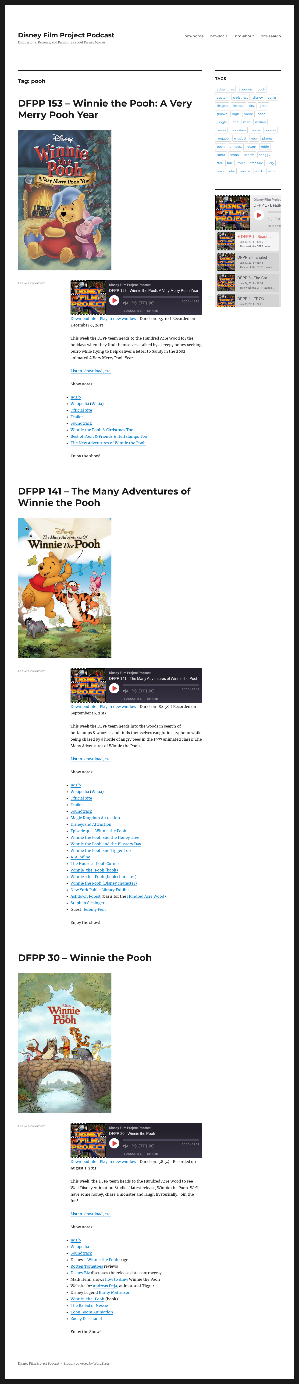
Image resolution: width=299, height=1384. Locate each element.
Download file (83, 318)
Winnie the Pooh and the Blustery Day (106, 844)
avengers (246, 89)
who (231, 171)
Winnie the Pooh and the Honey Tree (105, 837)
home (248, 114)
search (249, 155)
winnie (245, 171)
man (246, 122)
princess (235, 146)
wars (220, 171)
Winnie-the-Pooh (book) (94, 870)
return (251, 146)
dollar (271, 97)
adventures (225, 89)
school (235, 155)
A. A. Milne (80, 857)
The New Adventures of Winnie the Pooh (108, 443)
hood (262, 114)
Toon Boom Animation (92, 1312)
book (261, 89)
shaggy (264, 155)
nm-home (194, 36)
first (252, 106)
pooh (221, 146)
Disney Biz (80, 1272)
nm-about (244, 36)
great (264, 106)
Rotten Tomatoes (87, 1266)
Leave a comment (32, 283)
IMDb (76, 397)
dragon (222, 106)
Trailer (77, 416)
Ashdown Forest (86, 896)
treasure (256, 163)
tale (230, 163)
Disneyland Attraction (91, 824)
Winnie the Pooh (102, 1259)
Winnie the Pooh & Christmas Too (102, 429)
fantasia (238, 106)
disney (258, 97)
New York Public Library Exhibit (100, 889)
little (234, 122)
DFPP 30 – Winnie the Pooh (85, 957)
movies (270, 130)
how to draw (116, 1279)
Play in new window (118, 318)
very (271, 163)
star (219, 163)
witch (259, 171)
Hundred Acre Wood (145, 896)
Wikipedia (80, 403)
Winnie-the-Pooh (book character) (103, 876)
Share (152, 310)
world (272, 171)
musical (240, 138)
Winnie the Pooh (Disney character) (104, 883)
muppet (223, 138)
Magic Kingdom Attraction (95, 817)
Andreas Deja (105, 1286)
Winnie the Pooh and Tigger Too (101, 850)
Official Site (81, 410)
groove (222, 114)
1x (143, 303)
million (260, 122)
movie (255, 130)
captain (222, 97)
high (235, 114)
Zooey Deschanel (86, 1318)
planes (267, 138)
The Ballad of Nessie (89, 1305)
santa (221, 155)
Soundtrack (81, 423)
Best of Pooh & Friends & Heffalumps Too (109, 436)
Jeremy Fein (95, 909)
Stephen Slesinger (87, 902)
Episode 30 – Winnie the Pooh (98, 830)
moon (221, 130)
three (242, 163)
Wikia (97, 403)
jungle (222, 122)
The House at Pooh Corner (95, 863)
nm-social (219, 36)
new (254, 138)
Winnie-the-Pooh (87, 1299)
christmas (240, 97)
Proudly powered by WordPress (87, 1364)
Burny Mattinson (115, 1292)
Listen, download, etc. (91, 371)
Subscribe (133, 310)
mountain (238, 130)
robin (265, 146)
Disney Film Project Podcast (66, 35)
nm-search (271, 36)
